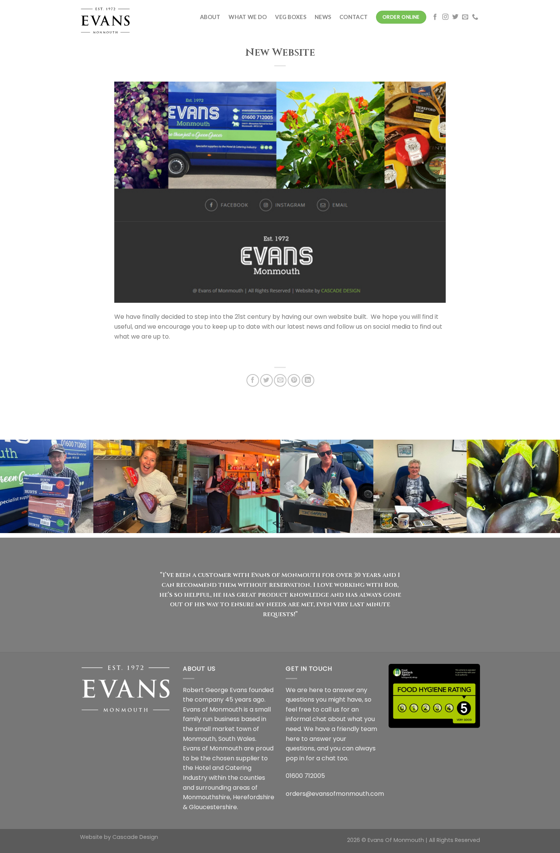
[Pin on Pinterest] (294, 380)
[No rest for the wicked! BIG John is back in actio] (46, 486)
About (210, 17)
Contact (353, 17)
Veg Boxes (290, 17)
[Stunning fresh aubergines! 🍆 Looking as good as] (513, 486)
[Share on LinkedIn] (308, 380)
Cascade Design (135, 837)
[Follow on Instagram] (445, 17)
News (323, 17)
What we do (248, 17)
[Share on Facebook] (252, 380)
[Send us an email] (465, 17)
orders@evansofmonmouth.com (335, 793)
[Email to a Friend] (280, 380)
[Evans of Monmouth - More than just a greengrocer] (118, 17)
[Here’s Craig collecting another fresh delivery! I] (326, 486)
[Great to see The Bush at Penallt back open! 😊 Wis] (233, 486)
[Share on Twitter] (266, 380)
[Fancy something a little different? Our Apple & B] (140, 486)
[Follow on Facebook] (435, 17)
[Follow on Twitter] (455, 17)
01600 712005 (305, 775)
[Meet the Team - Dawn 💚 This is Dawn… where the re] (420, 486)
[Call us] (475, 17)
